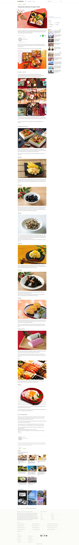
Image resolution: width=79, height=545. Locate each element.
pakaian (55, 17)
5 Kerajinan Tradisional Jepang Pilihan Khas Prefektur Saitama (57, 40)
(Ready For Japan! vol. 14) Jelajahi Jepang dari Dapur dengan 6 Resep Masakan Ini (31, 462)
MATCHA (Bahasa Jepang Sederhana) (52, 527)
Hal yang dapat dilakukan (51, 25)
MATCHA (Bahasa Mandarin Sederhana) (52, 525)
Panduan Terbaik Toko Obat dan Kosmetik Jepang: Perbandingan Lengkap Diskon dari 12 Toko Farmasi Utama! (58, 55)
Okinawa (52, 517)
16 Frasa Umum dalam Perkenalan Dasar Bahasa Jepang (57, 48)
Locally (34, 1)
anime (49, 17)
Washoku (24, 4)
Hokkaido (52, 515)
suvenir (60, 17)
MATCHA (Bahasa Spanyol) (21, 529)
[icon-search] (61, 1)
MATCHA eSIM (19, 531)
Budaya (57, 24)
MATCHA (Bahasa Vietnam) (36, 527)
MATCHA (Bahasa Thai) (20, 525)
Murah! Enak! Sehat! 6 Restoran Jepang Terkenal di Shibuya (21, 462)
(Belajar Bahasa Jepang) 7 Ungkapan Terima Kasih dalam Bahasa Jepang (57, 31)
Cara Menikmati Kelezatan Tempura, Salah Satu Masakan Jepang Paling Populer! (41, 473)
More (45, 489)
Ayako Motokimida (25, 39)
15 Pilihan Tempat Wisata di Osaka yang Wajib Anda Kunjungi (58, 36)
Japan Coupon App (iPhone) (36, 529)
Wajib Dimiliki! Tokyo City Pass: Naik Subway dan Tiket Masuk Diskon (58, 58)
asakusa (52, 17)
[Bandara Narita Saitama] (32, 497)
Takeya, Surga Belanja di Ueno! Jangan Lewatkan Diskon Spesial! (57, 71)
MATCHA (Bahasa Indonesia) (21, 527)
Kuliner (20, 4)
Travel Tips (29, 1)
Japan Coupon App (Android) (51, 529)
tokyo (57, 17)
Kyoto (41, 515)
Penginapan (57, 22)
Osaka (52, 513)
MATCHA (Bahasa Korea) (35, 525)
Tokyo (41, 513)
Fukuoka (42, 517)
